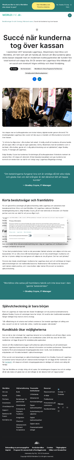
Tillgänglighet (61, 447)
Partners (5, 399)
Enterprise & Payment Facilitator (20, 411)
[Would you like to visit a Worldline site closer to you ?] (34, 79)
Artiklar (46, 395)
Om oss (5, 392)
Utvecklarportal (8, 406)
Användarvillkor (38, 447)
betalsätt (8, 362)
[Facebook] (63, 408)
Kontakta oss (7, 420)
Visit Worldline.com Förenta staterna (43, 6)
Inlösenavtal (34, 398)
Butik (18, 392)
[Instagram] (58, 411)
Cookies (50, 447)
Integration (20, 417)
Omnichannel (20, 405)
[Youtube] (67, 408)
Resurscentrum (49, 392)
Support (5, 410)
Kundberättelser (50, 409)
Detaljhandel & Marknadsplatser (36, 73)
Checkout (19, 421)
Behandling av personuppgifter (17, 447)
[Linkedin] (58, 408)
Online (18, 395)
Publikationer (48, 399)
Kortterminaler (26, 69)
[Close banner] (71, 6)
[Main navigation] (70, 15)
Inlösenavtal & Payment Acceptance (21, 427)
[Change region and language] (58, 397)
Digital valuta (34, 424)
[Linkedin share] (39, 79)
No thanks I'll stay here (62, 6)
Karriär (4, 395)
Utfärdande (34, 394)
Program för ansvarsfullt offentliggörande (30, 450)
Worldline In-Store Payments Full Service (48, 69)
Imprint (8, 450)
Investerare (6, 403)
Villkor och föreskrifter (57, 450)
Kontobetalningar (36, 402)
